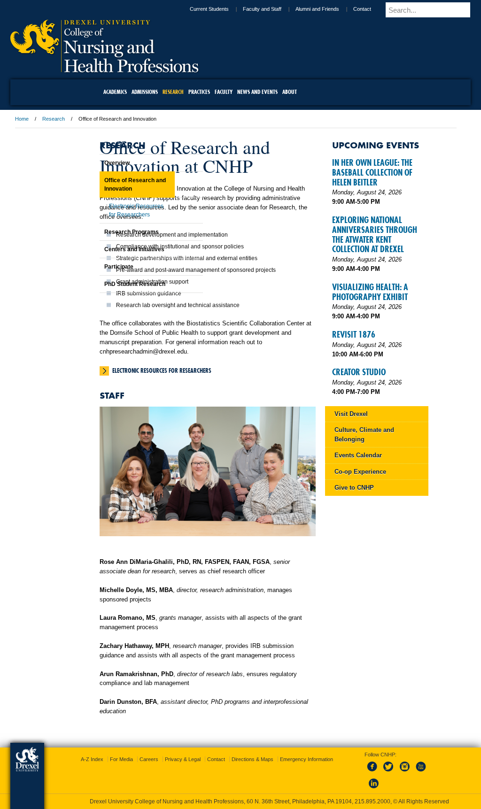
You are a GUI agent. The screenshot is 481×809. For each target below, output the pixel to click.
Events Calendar (363, 569)
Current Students (156, 9)
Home (83, 119)
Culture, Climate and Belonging (362, 549)
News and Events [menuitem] (257, 91)
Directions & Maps (308, 751)
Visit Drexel (355, 528)
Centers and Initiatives (111, 249)
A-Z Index (147, 751)
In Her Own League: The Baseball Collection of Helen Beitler (371, 187)
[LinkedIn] (364, 780)
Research (114, 119)
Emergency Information (232, 760)
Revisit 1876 (358, 430)
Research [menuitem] (173, 91)
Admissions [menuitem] (145, 91)
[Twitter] (380, 763)
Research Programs (108, 232)
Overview (93, 163)
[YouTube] (411, 763)
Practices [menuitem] (199, 91)
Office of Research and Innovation (111, 184)
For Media (176, 751)
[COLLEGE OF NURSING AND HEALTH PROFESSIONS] (165, 69)
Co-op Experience (365, 586)
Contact (309, 9)
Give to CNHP (359, 602)
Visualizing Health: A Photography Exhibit (361, 369)
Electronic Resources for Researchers (222, 416)
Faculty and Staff (209, 9)
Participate (95, 266)
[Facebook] (364, 763)
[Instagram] (395, 763)
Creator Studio (363, 477)
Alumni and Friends (264, 9)
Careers (204, 751)
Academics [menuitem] (115, 91)
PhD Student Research (111, 284)
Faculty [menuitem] (224, 91)
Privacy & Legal (238, 751)
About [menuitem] (289, 91)
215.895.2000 (249, 801)
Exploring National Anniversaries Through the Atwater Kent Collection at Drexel (362, 278)
